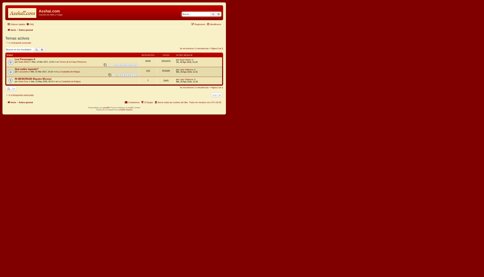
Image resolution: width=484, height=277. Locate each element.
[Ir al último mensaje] (193, 60)
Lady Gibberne (186, 69)
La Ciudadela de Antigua (69, 72)
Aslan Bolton (24, 62)
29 (124, 75)
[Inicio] (22, 12)
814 (121, 65)
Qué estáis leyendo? (27, 69)
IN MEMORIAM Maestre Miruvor (33, 78)
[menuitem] (30, 24)
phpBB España (126, 110)
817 (135, 65)
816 (131, 65)
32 (136, 75)
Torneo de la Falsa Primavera (72, 62)
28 (120, 75)
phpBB (106, 108)
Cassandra (23, 72)
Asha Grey (23, 81)
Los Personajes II (25, 59)
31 (132, 75)
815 (126, 65)
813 (116, 65)
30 (128, 75)
